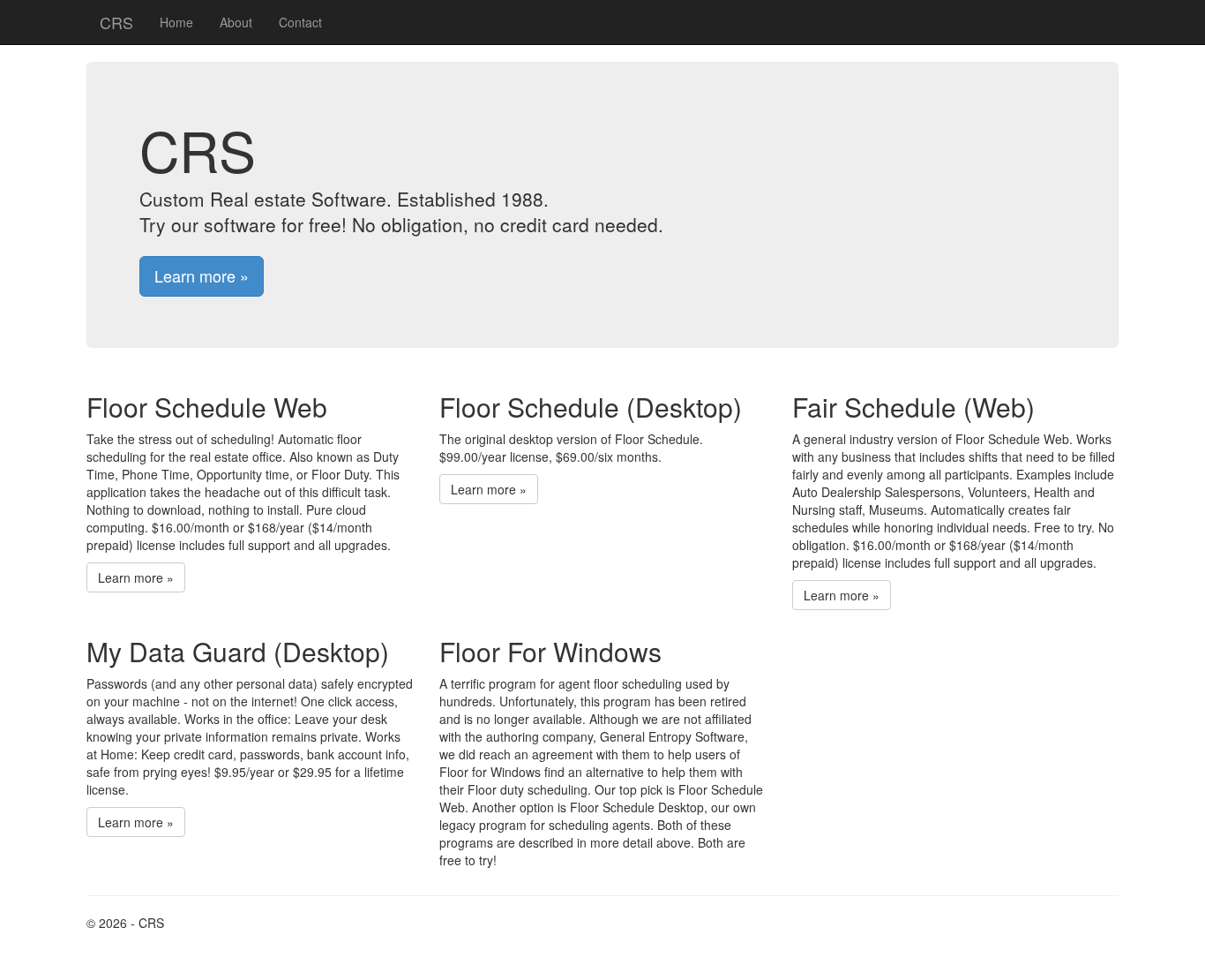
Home (176, 22)
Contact (300, 22)
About (236, 22)
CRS (116, 22)
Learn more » (201, 275)
